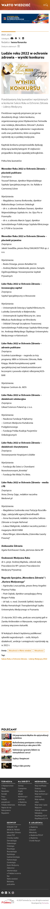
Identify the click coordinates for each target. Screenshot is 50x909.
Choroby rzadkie (13, 838)
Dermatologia (12, 841)
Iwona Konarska (19, 42)
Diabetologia (11, 843)
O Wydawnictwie (7, 786)
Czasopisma (22, 788)
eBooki (20, 794)
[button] (45, 5)
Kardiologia (11, 854)
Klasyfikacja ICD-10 (41, 818)
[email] (12, 38)
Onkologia (10, 846)
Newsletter (5, 791)
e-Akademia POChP (36, 835)
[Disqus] (25, 694)
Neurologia (11, 849)
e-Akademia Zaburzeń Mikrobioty (33, 830)
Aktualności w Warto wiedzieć (20, 650)
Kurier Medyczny (13, 865)
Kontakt (4, 794)
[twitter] (19, 38)
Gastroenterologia (13, 857)
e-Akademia (22, 802)
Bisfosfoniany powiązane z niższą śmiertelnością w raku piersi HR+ (27, 743)
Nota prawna (6, 810)
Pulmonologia (12, 860)
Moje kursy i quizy (41, 805)
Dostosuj (38, 788)
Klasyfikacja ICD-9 (41, 816)
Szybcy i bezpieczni (21, 758)
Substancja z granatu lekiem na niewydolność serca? (26, 751)
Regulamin (5, 813)
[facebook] (16, 38)
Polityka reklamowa (8, 805)
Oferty (3, 788)
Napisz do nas (6, 807)
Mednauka (22, 805)
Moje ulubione (40, 791)
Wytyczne (38, 807)
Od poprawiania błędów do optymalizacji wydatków (30, 736)
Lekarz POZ (11, 835)
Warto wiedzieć (12, 879)
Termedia (45, 903)
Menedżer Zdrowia (14, 832)
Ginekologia (11, 862)
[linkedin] (23, 38)
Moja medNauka (40, 786)
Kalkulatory (38, 813)
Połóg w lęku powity (21, 765)
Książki (20, 791)
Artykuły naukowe (41, 810)
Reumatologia (12, 851)
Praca (3, 797)
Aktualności (39, 650)
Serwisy (20, 786)
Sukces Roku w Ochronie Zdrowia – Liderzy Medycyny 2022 (24, 659)
